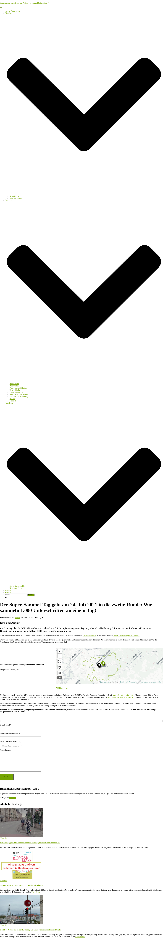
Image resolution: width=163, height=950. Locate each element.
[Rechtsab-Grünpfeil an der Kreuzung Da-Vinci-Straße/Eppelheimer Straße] (21, 923)
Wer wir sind (14, 384)
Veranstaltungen (16, 198)
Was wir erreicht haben (18, 388)
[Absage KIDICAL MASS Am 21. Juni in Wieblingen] (21, 878)
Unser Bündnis (15, 390)
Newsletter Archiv (16, 588)
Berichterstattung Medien (19, 394)
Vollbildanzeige (62, 688)
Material (13, 401)
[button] (84, 194)
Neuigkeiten (14, 196)
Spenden (8, 592)
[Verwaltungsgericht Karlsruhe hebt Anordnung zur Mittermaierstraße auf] (21, 836)
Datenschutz (9, 943)
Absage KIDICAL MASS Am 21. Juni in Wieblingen (21, 885)
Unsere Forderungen (12, 11)
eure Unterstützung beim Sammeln (126, 636)
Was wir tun (14, 386)
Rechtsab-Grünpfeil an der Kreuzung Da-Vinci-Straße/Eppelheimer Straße (30, 930)
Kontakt (8, 590)
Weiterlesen (35, 892)
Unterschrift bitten (89, 636)
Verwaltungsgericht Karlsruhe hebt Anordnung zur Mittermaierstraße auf (30, 843)
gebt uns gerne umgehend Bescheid (121, 697)
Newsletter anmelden (17, 586)
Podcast (12, 399)
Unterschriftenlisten (127, 695)
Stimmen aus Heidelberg (19, 397)
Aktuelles (12, 798)
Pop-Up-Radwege (16, 392)
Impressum (9, 945)
